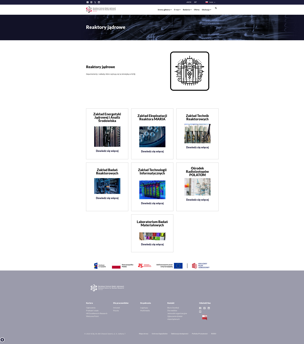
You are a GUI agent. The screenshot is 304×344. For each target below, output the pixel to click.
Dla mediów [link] (172, 310)
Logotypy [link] (144, 307)
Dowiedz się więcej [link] (107, 150)
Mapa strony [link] (143, 334)
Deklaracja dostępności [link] (179, 334)
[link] (2, 339)
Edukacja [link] (206, 9)
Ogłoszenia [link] (90, 307)
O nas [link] (176, 9)
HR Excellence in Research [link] (96, 313)
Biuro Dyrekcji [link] (173, 307)
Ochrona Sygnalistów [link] (160, 334)
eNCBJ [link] (189, 2)
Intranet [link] (116, 307)
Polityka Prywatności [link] (200, 334)
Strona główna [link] (164, 9)
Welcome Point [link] (92, 316)
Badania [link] (186, 9)
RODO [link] (213, 334)
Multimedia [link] (145, 310)
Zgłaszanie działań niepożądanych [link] (174, 317)
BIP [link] (195, 2)
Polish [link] (211, 2)
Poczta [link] (116, 310)
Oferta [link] (197, 9)
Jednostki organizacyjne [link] (177, 313)
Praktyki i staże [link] (92, 310)
